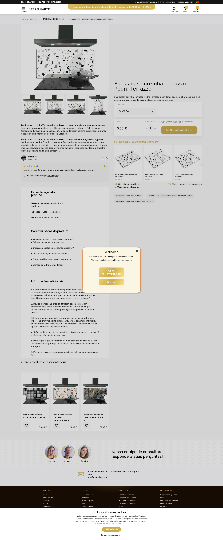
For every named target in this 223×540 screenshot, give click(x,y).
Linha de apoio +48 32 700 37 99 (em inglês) (41, 2)
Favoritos (185, 11)
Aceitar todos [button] (111, 529)
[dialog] (111, 524)
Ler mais (125, 524)
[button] (111, 535)
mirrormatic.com (111, 272)
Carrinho (196, 11)
